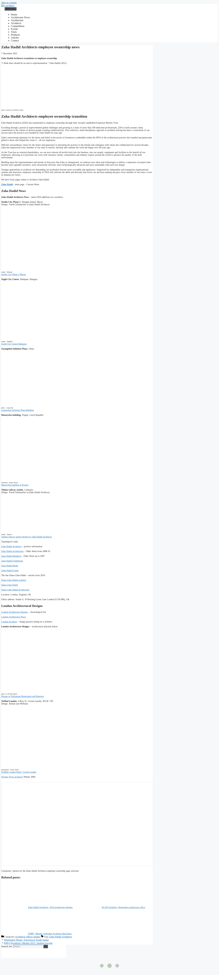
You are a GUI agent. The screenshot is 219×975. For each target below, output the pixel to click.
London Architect (9, 622)
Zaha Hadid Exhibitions (12, 561)
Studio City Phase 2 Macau (13, 274)
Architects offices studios (27, 936)
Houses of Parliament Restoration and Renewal (22, 696)
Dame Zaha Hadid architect (13, 580)
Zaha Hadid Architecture (12, 551)
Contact (15, 40)
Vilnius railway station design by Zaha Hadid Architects (26, 537)
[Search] (45, 946)
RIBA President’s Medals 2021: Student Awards (28, 943)
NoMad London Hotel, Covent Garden (18, 772)
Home (14, 14)
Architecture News (20, 17)
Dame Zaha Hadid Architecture (15, 590)
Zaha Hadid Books (9, 566)
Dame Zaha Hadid (9, 585)
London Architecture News (13, 617)
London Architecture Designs (14, 612)
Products (15, 34)
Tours (14, 31)
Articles (15, 37)
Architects (16, 23)
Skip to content (9, 2)
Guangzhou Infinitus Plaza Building (17, 410)
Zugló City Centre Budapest (14, 344)
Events (14, 29)
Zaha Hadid (7, 184)
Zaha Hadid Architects (11, 546)
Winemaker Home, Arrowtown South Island (26, 940)
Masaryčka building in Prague (14, 485)
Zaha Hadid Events (10, 570)
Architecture (17, 20)
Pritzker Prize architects (12, 777)
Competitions (17, 26)
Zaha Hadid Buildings (11, 556)
